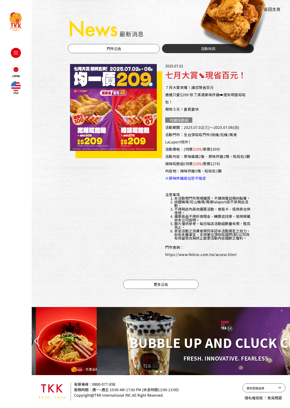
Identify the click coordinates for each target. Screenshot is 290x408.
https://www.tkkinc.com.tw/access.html (201, 254)
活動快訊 (208, 48)
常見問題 (274, 398)
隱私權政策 (254, 398)
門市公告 (114, 48)
